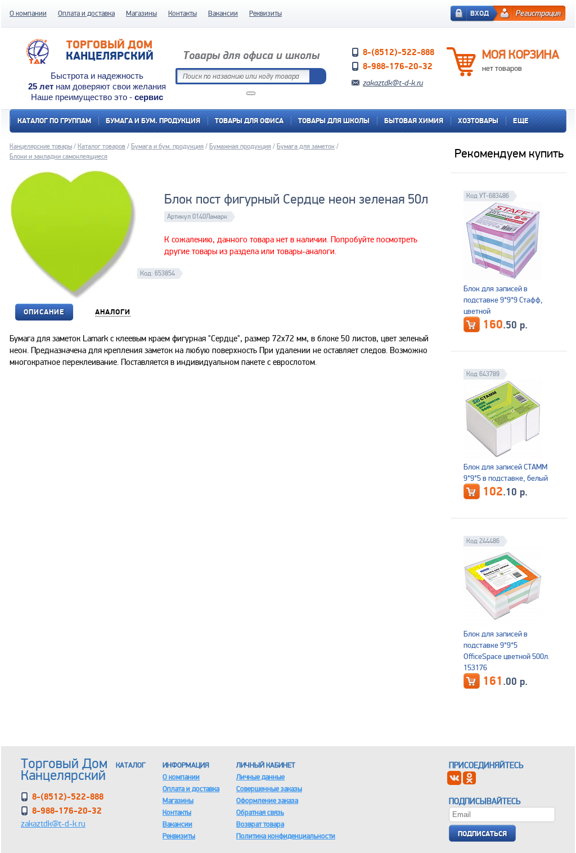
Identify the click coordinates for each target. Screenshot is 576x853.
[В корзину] (472, 324)
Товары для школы (334, 120)
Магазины (141, 13)
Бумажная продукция (240, 146)
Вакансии (223, 13)
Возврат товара (260, 824)
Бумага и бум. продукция (153, 120)
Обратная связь (260, 812)
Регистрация (538, 12)
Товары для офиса (249, 120)
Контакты (182, 13)
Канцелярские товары (41, 146)
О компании (28, 13)
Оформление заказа (267, 800)
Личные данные (260, 777)
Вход (479, 13)
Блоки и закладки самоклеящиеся (58, 156)
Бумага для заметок (306, 146)
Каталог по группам (54, 120)
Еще (521, 120)
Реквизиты (265, 13)
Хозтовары (478, 120)
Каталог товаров (101, 146)
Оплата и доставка (86, 13)
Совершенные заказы (269, 788)
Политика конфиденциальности (285, 836)
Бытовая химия (413, 120)
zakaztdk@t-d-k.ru (393, 82)
